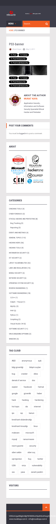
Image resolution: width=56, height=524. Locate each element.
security (32, 446)
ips (13, 413)
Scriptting (14, 319)
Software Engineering (18, 293)
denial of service (19, 380)
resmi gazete (17, 446)
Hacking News (14, 243)
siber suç (31, 452)
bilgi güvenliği (17, 367)
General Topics (15, 238)
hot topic (15, 406)
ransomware (28, 439)
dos (33, 380)
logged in (23, 133)
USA (14, 465)
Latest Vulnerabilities (18, 263)
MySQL (13, 306)
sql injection (17, 459)
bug (13, 374)
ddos (36, 374)
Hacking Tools (15, 248)
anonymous (27, 361)
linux (36, 426)
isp (21, 413)
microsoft (30, 433)
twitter (40, 459)
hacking (25, 400)
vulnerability (37, 465)
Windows (12, 339)
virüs (24, 465)
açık (39, 361)
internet (37, 406)
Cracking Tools (15, 209)
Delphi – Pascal (16, 302)
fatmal (41, 387)
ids (26, 406)
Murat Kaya (31, 98)
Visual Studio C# (16, 324)
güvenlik (27, 393)
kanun (31, 413)
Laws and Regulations (18, 268)
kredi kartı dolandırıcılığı (22, 420)
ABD (14, 361)
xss (13, 472)
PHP (11, 311)
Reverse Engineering (17, 288)
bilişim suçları (35, 367)
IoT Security (14, 258)
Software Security (16, 329)
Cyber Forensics (15, 214)
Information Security (18, 253)
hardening (39, 400)
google (15, 393)
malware (15, 433)
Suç (29, 459)
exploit (15, 387)
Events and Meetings (17, 233)
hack (14, 400)
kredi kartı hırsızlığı (20, 426)
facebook (28, 387)
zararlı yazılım (37, 472)
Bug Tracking (15, 223)
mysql (14, 439)
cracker (24, 374)
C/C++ (12, 298)
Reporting (14, 228)
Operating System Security (20, 283)
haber (39, 393)
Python (13, 315)
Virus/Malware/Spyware (19, 334)
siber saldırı (16, 452)
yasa (23, 472)
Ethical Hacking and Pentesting (22, 219)
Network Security (16, 278)
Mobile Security (15, 273)
